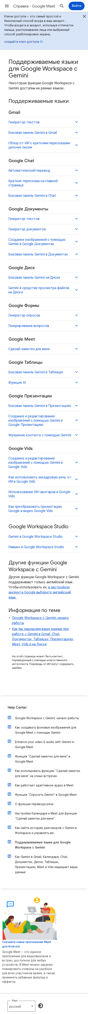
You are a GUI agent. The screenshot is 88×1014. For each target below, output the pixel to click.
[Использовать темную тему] (40, 1006)
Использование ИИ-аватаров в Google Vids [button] (39, 494)
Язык (15, 1000)
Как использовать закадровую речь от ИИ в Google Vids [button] (39, 479)
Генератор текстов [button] (24, 122)
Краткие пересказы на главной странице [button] (33, 183)
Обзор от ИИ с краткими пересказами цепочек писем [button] (39, 145)
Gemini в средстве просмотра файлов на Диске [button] (38, 290)
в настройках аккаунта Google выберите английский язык (40, 592)
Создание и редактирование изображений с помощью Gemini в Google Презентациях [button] (35, 420)
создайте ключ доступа (21, 42)
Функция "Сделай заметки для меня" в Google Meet (42, 758)
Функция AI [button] (17, 383)
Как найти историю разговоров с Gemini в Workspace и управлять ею (46, 830)
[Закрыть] (84, 17)
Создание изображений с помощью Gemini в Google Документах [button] (37, 242)
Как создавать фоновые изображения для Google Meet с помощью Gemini (45, 730)
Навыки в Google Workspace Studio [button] (36, 547)
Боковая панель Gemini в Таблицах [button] (35, 372)
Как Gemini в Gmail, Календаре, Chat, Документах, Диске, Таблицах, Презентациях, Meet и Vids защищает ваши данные (46, 864)
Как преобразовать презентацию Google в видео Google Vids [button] (35, 509)
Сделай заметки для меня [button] (29, 349)
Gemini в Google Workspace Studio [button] (35, 537)
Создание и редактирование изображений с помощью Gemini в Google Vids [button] (35, 462)
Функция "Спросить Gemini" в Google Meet (46, 795)
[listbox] (21, 1006)
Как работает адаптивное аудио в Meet (44, 785)
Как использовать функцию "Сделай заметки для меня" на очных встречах (47, 773)
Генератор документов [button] (27, 229)
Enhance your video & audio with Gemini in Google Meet (44, 744)
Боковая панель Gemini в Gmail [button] (32, 133)
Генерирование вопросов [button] (28, 326)
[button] (7, 6)
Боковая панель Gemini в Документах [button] (38, 254)
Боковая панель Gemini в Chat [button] (32, 196)
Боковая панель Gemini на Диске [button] (34, 277)
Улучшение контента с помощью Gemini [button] (39, 435)
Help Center (17, 707)
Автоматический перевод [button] (29, 170)
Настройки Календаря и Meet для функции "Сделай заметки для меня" (46, 815)
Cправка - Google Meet (34, 6)
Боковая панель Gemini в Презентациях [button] (39, 406)
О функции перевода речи (34, 804)
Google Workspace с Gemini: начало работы (47, 718)
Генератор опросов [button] (24, 315)
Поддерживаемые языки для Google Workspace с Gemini (43, 844)
